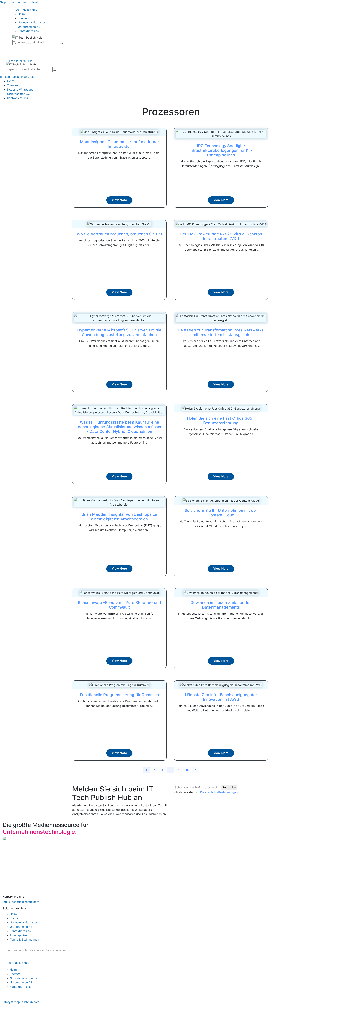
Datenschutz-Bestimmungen (219, 792)
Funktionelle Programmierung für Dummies (119, 694)
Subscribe (229, 787)
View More (119, 200)
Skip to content (10, 2)
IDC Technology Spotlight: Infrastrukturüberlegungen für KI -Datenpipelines (220, 150)
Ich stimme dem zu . (206, 792)
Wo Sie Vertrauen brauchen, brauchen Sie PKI (119, 234)
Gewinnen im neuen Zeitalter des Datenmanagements (221, 604)
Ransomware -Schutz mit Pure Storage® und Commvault (119, 604)
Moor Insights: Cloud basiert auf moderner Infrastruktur (119, 144)
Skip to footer (31, 2)
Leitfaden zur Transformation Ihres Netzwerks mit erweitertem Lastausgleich (221, 332)
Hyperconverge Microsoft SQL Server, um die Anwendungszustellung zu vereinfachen (119, 332)
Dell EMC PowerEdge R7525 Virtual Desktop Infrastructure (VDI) (221, 236)
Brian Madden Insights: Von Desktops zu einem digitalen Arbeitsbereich (119, 516)
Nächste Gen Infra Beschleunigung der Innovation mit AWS (221, 697)
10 (187, 770)
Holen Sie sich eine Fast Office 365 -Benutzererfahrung (221, 420)
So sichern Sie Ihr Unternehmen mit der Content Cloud (221, 512)
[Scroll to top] (2, 1009)
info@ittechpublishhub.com (21, 1002)
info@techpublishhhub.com (21, 902)
